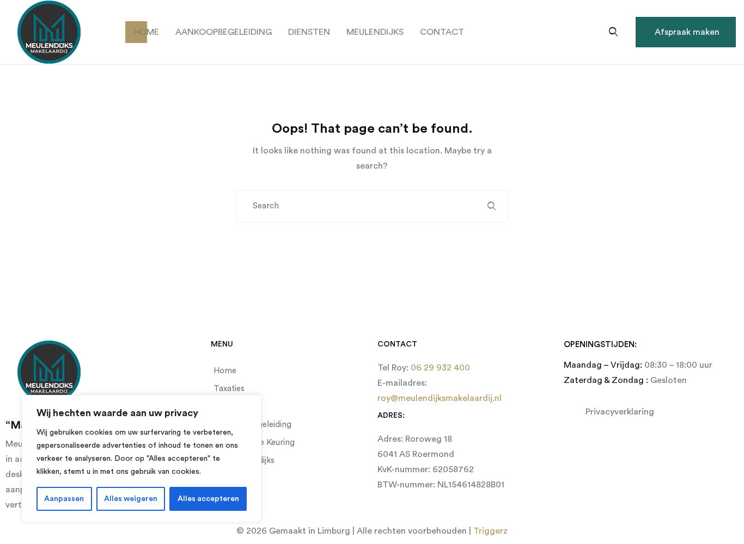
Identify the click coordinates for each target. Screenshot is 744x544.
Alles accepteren (208, 499)
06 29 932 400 (439, 367)
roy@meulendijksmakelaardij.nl (439, 398)
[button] (686, 32)
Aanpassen (64, 499)
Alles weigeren (130, 499)
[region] (141, 458)
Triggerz (490, 531)
